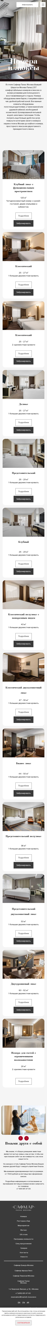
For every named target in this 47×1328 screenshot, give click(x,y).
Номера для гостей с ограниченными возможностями (23, 1056)
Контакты (24, 1252)
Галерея (23, 1248)
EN (19, 1303)
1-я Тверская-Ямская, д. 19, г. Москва (23, 1289)
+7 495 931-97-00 (23, 1189)
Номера (23, 1216)
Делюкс (23, 404)
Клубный (23, 542)
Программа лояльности (23, 1239)
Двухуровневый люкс (23, 984)
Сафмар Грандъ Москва (23, 1265)
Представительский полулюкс (23, 836)
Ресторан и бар (23, 1221)
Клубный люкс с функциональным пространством (23, 188)
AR (28, 1303)
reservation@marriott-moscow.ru (23, 1297)
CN (23, 1303)
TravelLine (9, 80)
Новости (24, 1257)
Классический (23, 266)
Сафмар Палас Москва (23, 1282)
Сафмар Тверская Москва (23, 1276)
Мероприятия (23, 1225)
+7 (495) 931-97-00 (23, 1293)
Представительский (23, 473)
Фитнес (23, 1230)
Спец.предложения (23, 1243)
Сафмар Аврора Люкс (23, 1270)
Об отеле (24, 1234)
